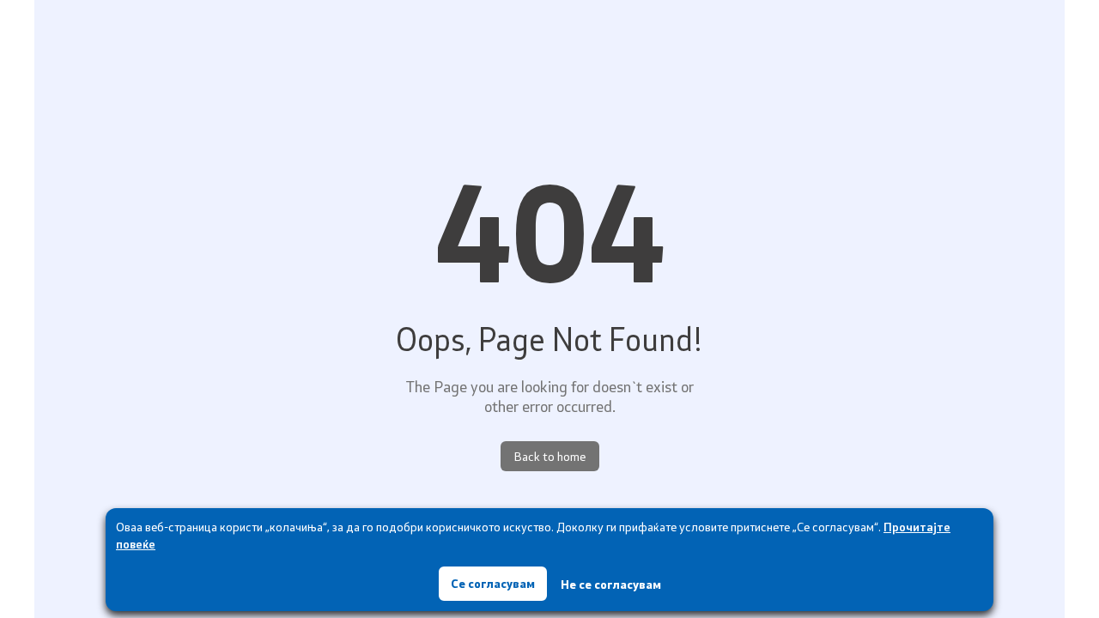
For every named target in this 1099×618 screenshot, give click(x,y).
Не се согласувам (611, 584)
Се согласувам (493, 583)
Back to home (550, 456)
